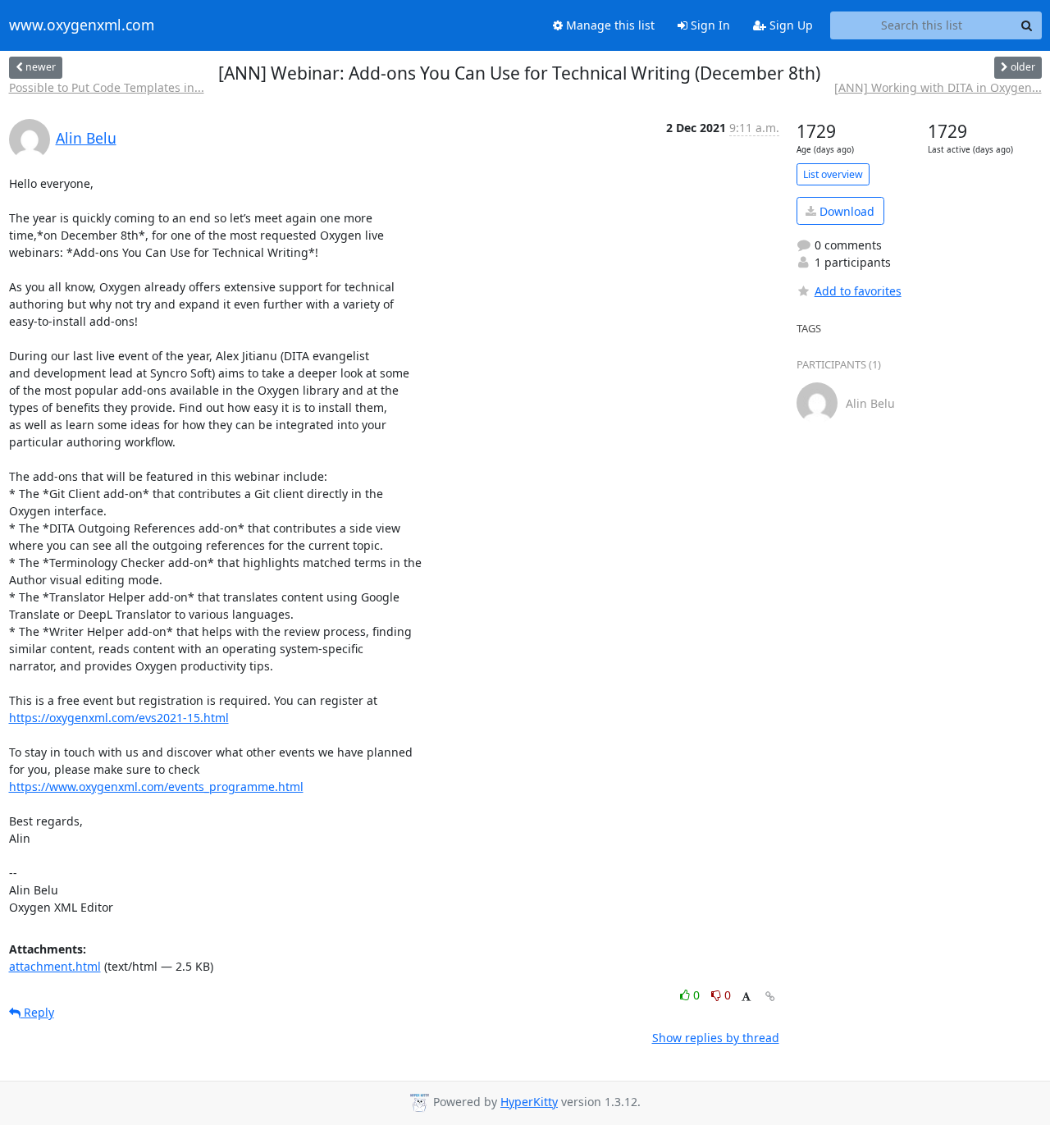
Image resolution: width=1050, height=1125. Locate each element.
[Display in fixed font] (746, 997)
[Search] (1027, 25)
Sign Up (789, 25)
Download (845, 211)
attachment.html (55, 966)
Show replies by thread (715, 1037)
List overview (833, 174)
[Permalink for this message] (770, 997)
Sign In (708, 25)
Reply (37, 1012)
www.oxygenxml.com (81, 25)
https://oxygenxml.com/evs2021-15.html (119, 717)
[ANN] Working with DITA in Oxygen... (938, 87)
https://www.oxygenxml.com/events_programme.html (156, 786)
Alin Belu (86, 138)
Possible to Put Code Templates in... (106, 87)
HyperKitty (529, 1101)
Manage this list (609, 25)
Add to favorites (858, 291)
